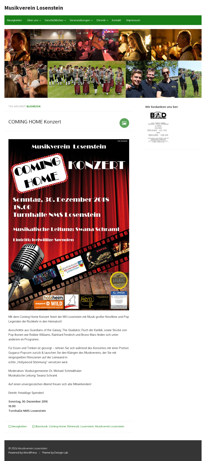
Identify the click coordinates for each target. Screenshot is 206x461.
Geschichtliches (54, 20)
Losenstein (87, 426)
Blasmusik (41, 426)
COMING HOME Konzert (34, 121)
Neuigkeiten (14, 20)
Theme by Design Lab (55, 452)
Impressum (133, 20)
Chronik (101, 20)
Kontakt (116, 20)
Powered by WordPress (22, 452)
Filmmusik (73, 426)
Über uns (32, 20)
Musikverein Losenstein (33, 7)
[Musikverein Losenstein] (103, 63)
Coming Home (57, 426)
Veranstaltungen (80, 20)
